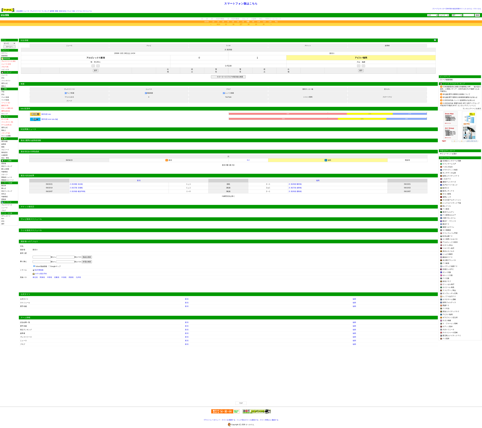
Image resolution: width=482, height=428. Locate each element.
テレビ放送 (5, 97)
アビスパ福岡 (448, 314)
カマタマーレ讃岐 (449, 299)
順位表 (3, 185)
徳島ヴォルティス (449, 302)
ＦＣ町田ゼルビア (449, 215)
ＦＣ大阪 (446, 278)
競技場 (3, 163)
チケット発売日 (27, 207)
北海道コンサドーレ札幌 (452, 161)
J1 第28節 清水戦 (76, 184)
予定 (276, 21)
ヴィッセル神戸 (448, 284)
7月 (243, 21)
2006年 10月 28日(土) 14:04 (124, 53)
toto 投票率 (25, 109)
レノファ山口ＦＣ (449, 296)
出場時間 (4, 155)
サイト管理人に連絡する (269, 420)
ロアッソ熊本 (448, 326)
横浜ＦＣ (446, 224)
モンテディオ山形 (449, 173)
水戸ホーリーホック (450, 185)
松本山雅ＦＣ (448, 236)
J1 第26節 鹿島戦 (295, 191)
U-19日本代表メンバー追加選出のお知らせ (459, 100)
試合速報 (19, 11)
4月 (228, 21)
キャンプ (4, 114)
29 (256, 24)
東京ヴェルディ (448, 212)
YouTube (228, 97)
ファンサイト (6, 80)
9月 (253, 21)
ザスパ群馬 (447, 194)
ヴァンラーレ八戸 (449, 164)
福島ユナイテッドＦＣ (451, 176)
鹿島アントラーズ (449, 182)
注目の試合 (63, 11)
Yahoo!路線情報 (41, 266)
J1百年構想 (220, 19)
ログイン (4, 53)
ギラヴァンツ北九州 (450, 317)
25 (226, 24)
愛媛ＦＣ (446, 305)
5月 (233, 21)
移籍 (56, 11)
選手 (2, 224)
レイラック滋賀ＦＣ (450, 266)
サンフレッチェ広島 (450, 293)
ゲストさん (477, 9)
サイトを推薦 (6, 136)
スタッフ (4, 174)
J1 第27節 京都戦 (76, 188)
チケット (308, 45)
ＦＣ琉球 (446, 338)
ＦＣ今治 (446, 308)
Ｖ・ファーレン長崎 (450, 323)
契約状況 (4, 152)
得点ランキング (6, 166)
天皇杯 (253, 19)
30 (264, 24)
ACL (261, 19)
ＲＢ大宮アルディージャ (452, 200)
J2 (207, 19)
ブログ (3, 210)
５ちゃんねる (69, 97)
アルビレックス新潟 (450, 242)
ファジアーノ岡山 (449, 290)
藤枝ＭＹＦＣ (448, 257)
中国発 (63, 277)
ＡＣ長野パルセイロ (450, 239)
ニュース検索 (229, 93)
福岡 (318, 180)
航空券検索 (39, 270)
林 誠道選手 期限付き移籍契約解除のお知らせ (460, 97)
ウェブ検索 (70, 93)
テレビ (69, 11)
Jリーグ (69, 101)
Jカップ (245, 19)
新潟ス (332, 53)
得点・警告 (5, 158)
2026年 (206, 21)
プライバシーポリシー (212, 420)
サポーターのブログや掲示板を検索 (230, 77)
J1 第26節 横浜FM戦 (77, 191)
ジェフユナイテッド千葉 (452, 203)
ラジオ (228, 45)
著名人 (3, 86)
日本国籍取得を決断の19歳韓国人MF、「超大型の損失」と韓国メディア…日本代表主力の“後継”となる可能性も (460, 89)
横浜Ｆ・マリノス (449, 221)
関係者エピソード (7, 180)
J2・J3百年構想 (233, 19)
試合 (2, 78)
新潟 (138, 180)
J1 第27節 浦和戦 (295, 188)
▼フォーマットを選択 (448, 154)
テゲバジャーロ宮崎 (450, 332)
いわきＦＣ (447, 179)
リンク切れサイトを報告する (247, 420)
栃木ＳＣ (446, 188)
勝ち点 (3, 188)
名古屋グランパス (449, 260)
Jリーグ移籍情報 (446, 80)
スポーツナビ (387, 97)
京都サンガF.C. (448, 269)
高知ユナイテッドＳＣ (451, 311)
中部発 (49, 277)
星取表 (3, 199)
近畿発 (56, 277)
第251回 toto (46, 114)
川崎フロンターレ (449, 218)
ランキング (45, 11)
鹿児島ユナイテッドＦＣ (452, 335)
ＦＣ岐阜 (446, 263)
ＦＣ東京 (446, 209)
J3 (212, 19)
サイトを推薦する (228, 420)
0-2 (248, 160)
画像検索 (150, 93)
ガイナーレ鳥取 (448, 287)
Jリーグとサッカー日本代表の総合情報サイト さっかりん (452, 9)
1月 (213, 21)
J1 (202, 19)
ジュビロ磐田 (448, 254)
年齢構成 (4, 172)
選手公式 (4, 83)
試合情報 (24, 40)
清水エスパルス (448, 251)
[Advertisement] (241, 32)
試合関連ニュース (28, 129)
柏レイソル (447, 206)
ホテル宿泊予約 (41, 274)
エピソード (5, 150)
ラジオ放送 (5, 100)
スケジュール (87, 11)
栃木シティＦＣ (448, 191)
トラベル (79, 11)
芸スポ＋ (387, 89)
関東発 (42, 277)
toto (73, 11)
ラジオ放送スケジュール (31, 230)
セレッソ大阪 (448, 275)
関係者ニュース (6, 177)
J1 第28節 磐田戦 (295, 184)
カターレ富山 (448, 245)
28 (249, 24)
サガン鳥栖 (447, 320)
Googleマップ (55, 266)
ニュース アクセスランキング (454, 84)
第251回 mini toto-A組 (49, 119)
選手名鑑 (4, 141)
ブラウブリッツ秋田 (450, 170)
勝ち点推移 (5, 169)
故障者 (52, 11)
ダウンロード (6, 216)
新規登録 (4, 56)
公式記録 (228, 66)
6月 (238, 21)
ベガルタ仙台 (448, 167)
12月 (270, 21)
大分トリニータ (448, 329)
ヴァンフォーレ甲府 (450, 233)
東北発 (35, 277)
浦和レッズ (447, 197)
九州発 (78, 277)
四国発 (71, 277)
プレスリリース (35, 11)
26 (233, 24)
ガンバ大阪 (447, 272)
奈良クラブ (447, 281)
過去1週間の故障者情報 (31, 140)
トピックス (5, 69)
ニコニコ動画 (307, 97)
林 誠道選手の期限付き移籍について (456, 94)
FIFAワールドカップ (273, 19)
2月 (218, 21)
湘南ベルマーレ (448, 227)
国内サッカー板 (308, 89)
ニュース (26, 11)
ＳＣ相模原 (447, 230)
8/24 (218, 24)
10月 (258, 21)
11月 (264, 21)
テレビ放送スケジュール (31, 219)
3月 (223, 21)
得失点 (3, 194)
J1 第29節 (228, 50)
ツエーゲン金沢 (448, 248)
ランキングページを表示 (472, 108)
